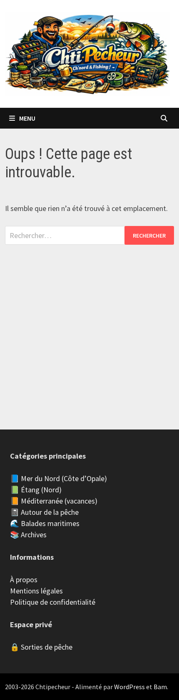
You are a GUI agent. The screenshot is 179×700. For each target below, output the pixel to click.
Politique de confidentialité (52, 602)
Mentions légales (36, 591)
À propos (23, 579)
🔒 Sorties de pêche (41, 647)
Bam (160, 687)
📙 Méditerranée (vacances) (53, 501)
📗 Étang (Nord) (36, 489)
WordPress (129, 687)
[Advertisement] (89, 329)
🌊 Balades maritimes (45, 523)
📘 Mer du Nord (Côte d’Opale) (58, 478)
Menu (27, 118)
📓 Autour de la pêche (44, 512)
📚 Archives (28, 534)
